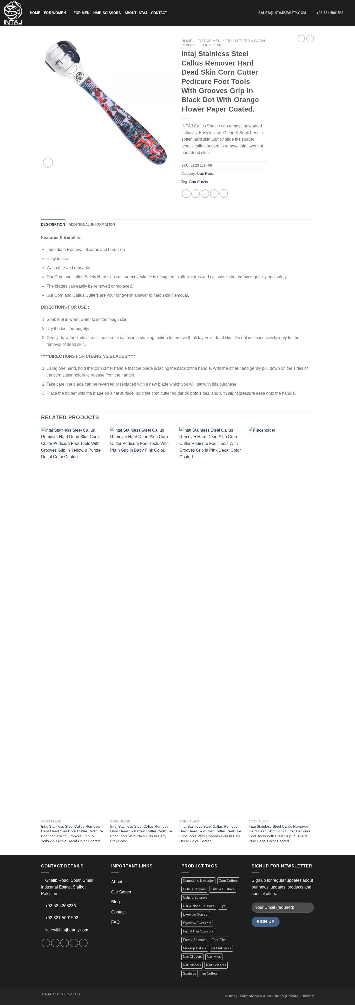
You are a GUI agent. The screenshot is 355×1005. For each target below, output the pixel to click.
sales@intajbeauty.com (66, 930)
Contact (159, 13)
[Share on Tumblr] (223, 193)
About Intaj (135, 13)
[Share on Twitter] (195, 193)
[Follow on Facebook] (46, 943)
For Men (82, 13)
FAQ (115, 922)
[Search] (349, 13)
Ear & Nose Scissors (199, 906)
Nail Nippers (192, 965)
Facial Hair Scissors (198, 931)
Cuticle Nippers (194, 889)
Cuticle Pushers (223, 889)
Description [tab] (53, 224)
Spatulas (189, 973)
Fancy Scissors (195, 940)
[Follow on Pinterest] (83, 943)
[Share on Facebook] (186, 193)
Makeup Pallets (194, 948)
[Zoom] (48, 163)
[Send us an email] (74, 943)
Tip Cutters (209, 973)
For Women (55, 13)
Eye (223, 906)
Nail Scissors (216, 965)
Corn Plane (212, 45)
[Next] (312, 640)
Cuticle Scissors (195, 897)
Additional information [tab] (92, 224)
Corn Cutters (198, 182)
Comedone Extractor (198, 881)
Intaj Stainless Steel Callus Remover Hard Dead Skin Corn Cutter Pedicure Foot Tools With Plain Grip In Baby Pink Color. (141, 833)
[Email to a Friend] (205, 193)
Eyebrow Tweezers (197, 923)
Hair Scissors (107, 13)
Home (35, 13)
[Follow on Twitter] (64, 943)
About (116, 882)
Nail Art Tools (221, 948)
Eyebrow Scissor (195, 914)
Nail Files (214, 956)
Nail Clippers (192, 956)
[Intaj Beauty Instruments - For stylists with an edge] (13, 13)
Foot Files (219, 940)
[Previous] (41, 640)
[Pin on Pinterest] (214, 193)
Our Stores (121, 892)
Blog (115, 902)
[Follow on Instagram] (55, 943)
